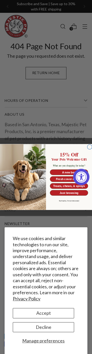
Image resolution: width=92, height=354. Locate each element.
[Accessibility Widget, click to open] (81, 177)
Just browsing (69, 192)
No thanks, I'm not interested (69, 201)
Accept (43, 313)
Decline (43, 327)
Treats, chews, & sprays (69, 186)
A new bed (69, 172)
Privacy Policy (26, 298)
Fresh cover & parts (69, 179)
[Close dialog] (89, 146)
